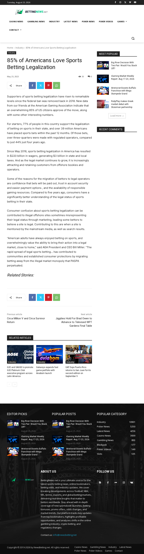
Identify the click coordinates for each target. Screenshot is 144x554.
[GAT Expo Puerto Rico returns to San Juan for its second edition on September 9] (79, 354)
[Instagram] (120, 3)
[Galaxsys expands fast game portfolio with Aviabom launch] (49, 354)
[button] (133, 38)
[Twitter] (125, 3)
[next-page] (15, 384)
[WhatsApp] (56, 85)
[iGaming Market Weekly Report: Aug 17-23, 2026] (103, 79)
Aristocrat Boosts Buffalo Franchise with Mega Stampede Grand (123, 91)
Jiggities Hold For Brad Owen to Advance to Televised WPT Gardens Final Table (74, 322)
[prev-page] (9, 384)
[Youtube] (135, 3)
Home (10, 47)
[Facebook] (115, 3)
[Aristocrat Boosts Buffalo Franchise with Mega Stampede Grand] (103, 91)
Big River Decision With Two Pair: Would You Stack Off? (124, 65)
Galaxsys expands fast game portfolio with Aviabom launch (47, 370)
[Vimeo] (130, 3)
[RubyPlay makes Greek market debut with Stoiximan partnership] (103, 104)
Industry (19, 47)
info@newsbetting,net (65, 534)
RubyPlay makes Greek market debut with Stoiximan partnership (122, 104)
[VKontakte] (132, 482)
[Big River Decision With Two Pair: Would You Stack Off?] (103, 65)
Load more (115, 115)
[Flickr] (116, 482)
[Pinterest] (48, 85)
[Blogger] (100, 482)
